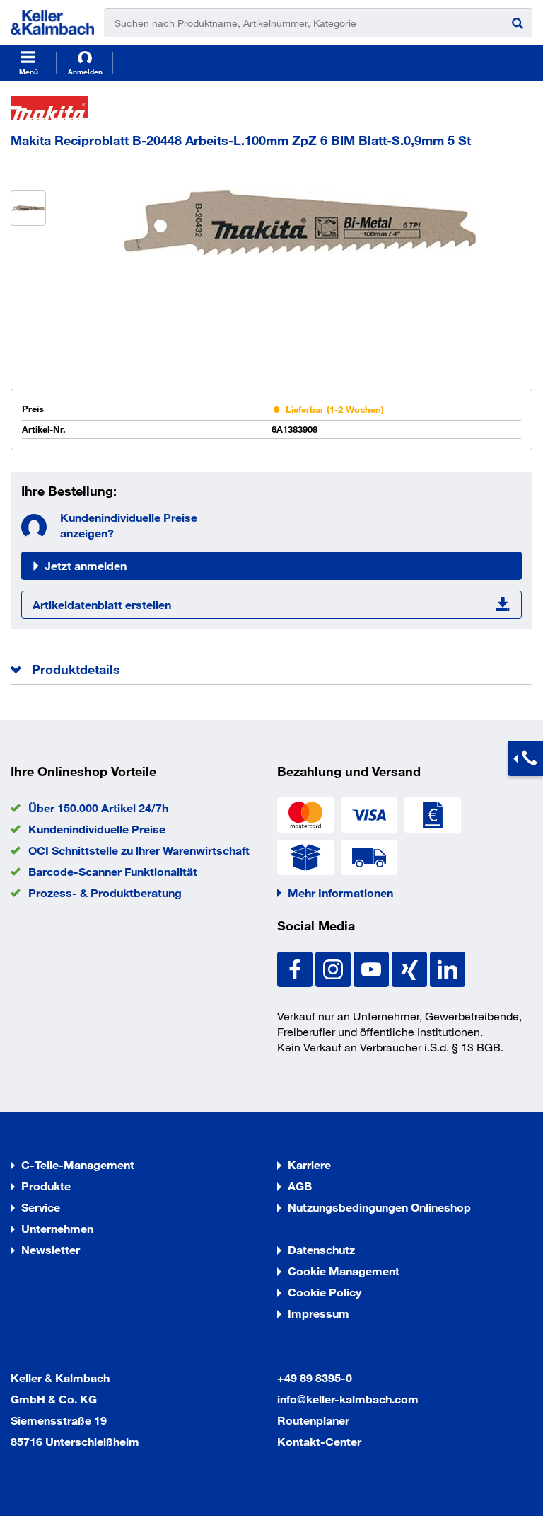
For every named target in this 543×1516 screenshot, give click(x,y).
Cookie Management (343, 1270)
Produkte (46, 1185)
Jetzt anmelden (86, 565)
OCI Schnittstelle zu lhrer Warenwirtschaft (139, 850)
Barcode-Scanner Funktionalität (112, 871)
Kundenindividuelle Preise (96, 829)
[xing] (411, 967)
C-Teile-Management (77, 1164)
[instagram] (334, 967)
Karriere (309, 1164)
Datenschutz (321, 1249)
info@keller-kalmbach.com (348, 1399)
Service (40, 1207)
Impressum (318, 1313)
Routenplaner (313, 1420)
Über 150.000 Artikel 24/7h (98, 807)
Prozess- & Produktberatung (105, 892)
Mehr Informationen (340, 892)
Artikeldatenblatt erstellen (102, 604)
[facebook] (296, 967)
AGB (300, 1185)
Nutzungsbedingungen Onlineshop (379, 1207)
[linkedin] (447, 967)
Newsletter (50, 1249)
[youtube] (373, 967)
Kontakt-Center (319, 1441)
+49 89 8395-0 (314, 1377)
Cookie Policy (324, 1292)
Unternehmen (57, 1228)
